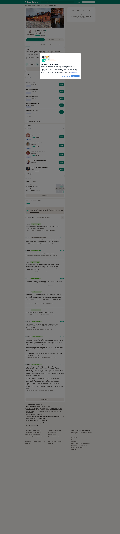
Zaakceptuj (75, 76)
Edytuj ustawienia (66, 76)
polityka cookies (73, 72)
